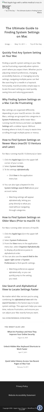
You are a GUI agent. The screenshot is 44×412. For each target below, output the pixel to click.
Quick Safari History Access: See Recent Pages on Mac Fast (22, 362)
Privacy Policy (22, 386)
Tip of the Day (36, 44)
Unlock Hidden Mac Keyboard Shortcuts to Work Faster (22, 347)
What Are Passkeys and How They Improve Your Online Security (22, 333)
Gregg (7, 44)
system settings (25, 318)
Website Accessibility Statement (22, 395)
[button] (40, 408)
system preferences (12, 318)
